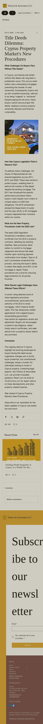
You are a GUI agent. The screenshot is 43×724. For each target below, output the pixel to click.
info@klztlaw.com (15, 695)
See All (35, 434)
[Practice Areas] (27, 667)
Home (11, 665)
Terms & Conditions (15, 676)
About (11, 669)
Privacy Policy (14, 678)
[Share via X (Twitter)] (12, 417)
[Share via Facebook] (6, 417)
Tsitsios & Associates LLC (20, 5)
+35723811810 (14, 697)
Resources (12, 673)
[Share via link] (23, 417)
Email (14, 624)
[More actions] (36, 32)
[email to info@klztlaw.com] (5, 13)
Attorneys (12, 671)
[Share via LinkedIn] (17, 417)
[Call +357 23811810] (12, 13)
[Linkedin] (10, 705)
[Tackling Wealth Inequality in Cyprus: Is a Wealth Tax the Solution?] (21, 450)
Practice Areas (14, 667)
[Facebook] (13, 705)
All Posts (5, 20)
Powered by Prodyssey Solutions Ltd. (22, 719)
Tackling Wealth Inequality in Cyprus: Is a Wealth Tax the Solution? (18, 466)
